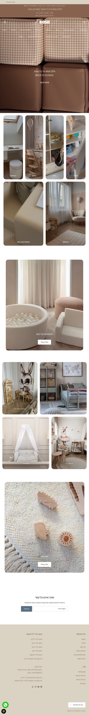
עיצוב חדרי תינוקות (36, 655)
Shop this (44, 342)
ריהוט (57, 30)
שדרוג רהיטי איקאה (52, 36)
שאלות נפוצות (81, 651)
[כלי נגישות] (3, 711)
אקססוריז (48, 30)
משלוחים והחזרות (80, 655)
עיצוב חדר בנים (37, 643)
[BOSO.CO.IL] (44, 22)
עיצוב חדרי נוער (37, 651)
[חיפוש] (84, 22)
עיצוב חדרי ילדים (36, 639)
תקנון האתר (82, 672)
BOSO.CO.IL (71, 711)
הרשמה (26, 609)
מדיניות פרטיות (81, 675)
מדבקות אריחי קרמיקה (34, 36)
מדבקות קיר (83, 30)
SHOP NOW (44, 82)
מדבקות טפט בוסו (69, 30)
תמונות (4, 30)
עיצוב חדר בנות (37, 647)
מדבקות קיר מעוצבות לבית (33, 659)
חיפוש (83, 639)
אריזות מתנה (66, 36)
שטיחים (13, 30)
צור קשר (83, 647)
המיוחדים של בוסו (25, 30)
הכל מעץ (38, 30)
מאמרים (83, 683)
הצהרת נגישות (81, 679)
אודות (84, 643)
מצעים (21, 36)
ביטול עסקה (81, 659)
